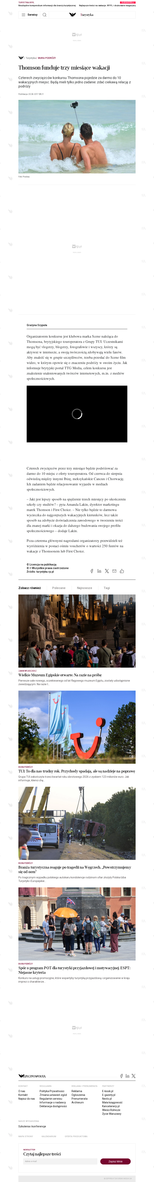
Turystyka (31, 58)
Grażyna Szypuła (37, 325)
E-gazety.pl (108, 1094)
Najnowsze (84, 588)
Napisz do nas (26, 1098)
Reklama (77, 1091)
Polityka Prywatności (52, 1091)
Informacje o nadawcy (53, 1102)
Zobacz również (29, 588)
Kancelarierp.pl (111, 1106)
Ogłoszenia (78, 1094)
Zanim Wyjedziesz (27, 671)
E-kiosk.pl (107, 1091)
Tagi (107, 588)
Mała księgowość (112, 1102)
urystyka (86, 15)
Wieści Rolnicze (111, 1110)
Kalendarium (49, 1136)
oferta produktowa (76, 1136)
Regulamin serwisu (51, 1098)
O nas (21, 1091)
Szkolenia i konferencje (32, 1126)
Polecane (59, 588)
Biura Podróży (47, 58)
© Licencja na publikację (42, 564)
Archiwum (78, 1102)
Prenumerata (80, 1098)
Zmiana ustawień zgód (53, 1094)
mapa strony (25, 1136)
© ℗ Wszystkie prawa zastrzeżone (48, 568)
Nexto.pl (107, 1098)
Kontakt (23, 1094)
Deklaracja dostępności (53, 1106)
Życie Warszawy (111, 1113)
